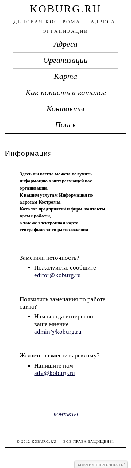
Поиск (65, 124)
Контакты (65, 108)
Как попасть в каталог (65, 92)
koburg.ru (65, 9)
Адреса (66, 44)
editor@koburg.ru (57, 275)
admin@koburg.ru (58, 331)
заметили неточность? (101, 464)
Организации (65, 60)
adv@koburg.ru (54, 373)
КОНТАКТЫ (65, 414)
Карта (65, 76)
